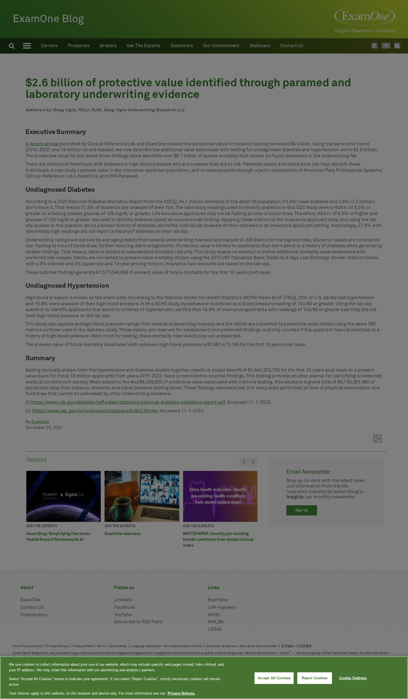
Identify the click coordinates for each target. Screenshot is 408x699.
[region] (204, 677)
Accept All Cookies (274, 678)
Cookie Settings (353, 678)
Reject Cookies (315, 678)
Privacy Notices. (181, 693)
